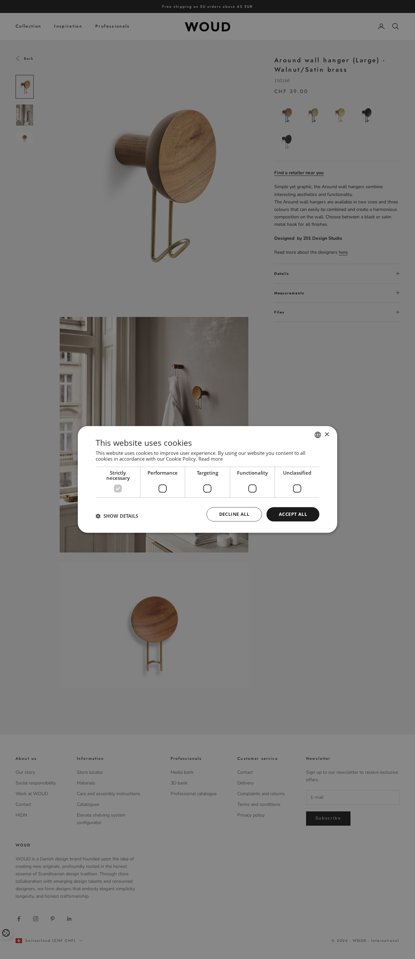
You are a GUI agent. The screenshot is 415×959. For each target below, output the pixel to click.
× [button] (326, 434)
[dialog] (207, 479)
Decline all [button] (234, 514)
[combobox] (317, 434)
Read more (210, 458)
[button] (117, 515)
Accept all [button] (293, 514)
